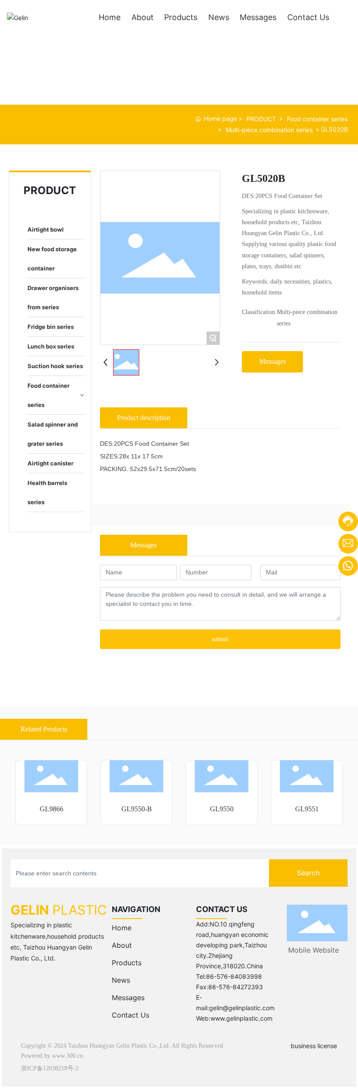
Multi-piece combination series (269, 129)
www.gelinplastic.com (241, 1018)
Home (121, 927)
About (122, 945)
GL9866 (51, 809)
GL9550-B (136, 809)
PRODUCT (261, 119)
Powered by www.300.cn (52, 1055)
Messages (128, 997)
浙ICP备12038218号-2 (50, 1068)
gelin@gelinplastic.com (242, 1007)
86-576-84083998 (234, 976)
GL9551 (307, 809)
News (121, 980)
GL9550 (222, 809)
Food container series (317, 119)
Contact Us (130, 1015)
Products (126, 962)
